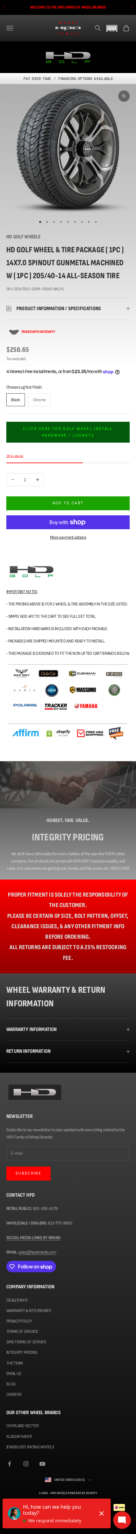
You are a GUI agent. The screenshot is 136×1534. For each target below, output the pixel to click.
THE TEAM (14, 1363)
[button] (112, 28)
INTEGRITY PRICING (21, 1352)
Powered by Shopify (82, 1493)
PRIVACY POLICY (19, 1321)
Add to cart (68, 503)
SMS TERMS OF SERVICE (26, 1342)
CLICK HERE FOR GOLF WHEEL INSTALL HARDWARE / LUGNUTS (68, 432)
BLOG (10, 1384)
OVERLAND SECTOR (22, 1425)
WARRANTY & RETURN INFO (29, 1310)
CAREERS (14, 1394)
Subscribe (28, 1173)
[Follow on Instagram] (26, 1464)
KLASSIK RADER (19, 1436)
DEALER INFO (17, 1300)
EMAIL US (13, 1373)
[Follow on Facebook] (9, 1464)
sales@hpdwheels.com (37, 1252)
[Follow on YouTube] (42, 1464)
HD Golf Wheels (23, 237)
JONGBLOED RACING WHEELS (30, 1447)
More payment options (68, 537)
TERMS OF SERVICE (22, 1331)
